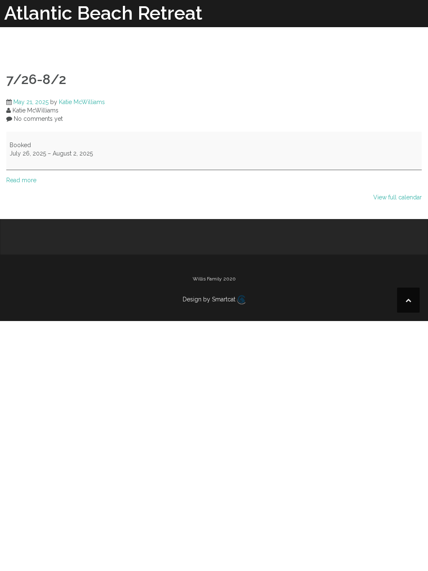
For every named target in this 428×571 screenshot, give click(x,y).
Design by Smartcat (210, 299)
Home (209, 45)
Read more (21, 180)
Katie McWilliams (82, 102)
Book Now (395, 45)
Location (350, 45)
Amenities (247, 45)
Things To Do (300, 45)
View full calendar (397, 197)
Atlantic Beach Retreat (103, 13)
